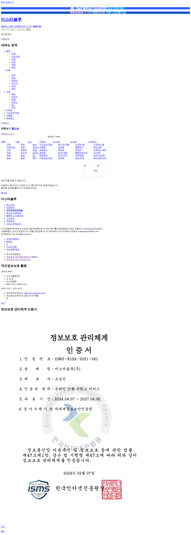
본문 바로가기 (7, 2)
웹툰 (8, 51)
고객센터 (92, 142)
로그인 (29, 26)
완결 (13, 65)
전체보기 (5, 123)
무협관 (14, 80)
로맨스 (14, 102)
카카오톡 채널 (12, 249)
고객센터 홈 (98, 144)
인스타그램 (11, 247)
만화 (8, 70)
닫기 (3, 303)
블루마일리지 (81, 153)
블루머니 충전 (7, 26)
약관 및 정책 (99, 155)
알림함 (20, 26)
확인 (3, 531)
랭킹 (13, 67)
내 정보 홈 (80, 144)
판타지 (14, 97)
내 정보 (73, 142)
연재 (13, 54)
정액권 (78, 150)
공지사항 (97, 147)
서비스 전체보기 (13, 224)
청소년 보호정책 (13, 213)
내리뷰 (61, 158)
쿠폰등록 (79, 155)
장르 (13, 62)
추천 (13, 75)
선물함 (9, 115)
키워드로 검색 (45, 158)
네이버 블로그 (12, 239)
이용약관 (10, 207)
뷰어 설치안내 (99, 158)
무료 (13, 86)
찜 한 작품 (62, 153)
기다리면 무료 (12, 113)
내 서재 (56, 142)
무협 (13, 100)
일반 (13, 107)
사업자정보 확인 (95, 229)
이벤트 (9, 110)
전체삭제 (5, 39)
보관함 (61, 147)
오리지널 (15, 56)
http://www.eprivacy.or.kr (34, 293)
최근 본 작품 (64, 144)
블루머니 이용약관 (14, 216)
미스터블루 (11, 19)
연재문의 (10, 221)
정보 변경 (79, 158)
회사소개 (10, 205)
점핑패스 (10, 118)
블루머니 (79, 147)
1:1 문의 (97, 153)
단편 (13, 59)
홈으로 (15, 128)
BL (12, 105)
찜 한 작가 (62, 155)
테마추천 (43, 155)
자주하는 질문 (99, 150)
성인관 (14, 83)
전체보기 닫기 (7, 134)
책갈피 (61, 150)
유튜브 (9, 242)
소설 (8, 91)
